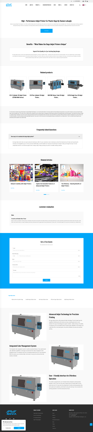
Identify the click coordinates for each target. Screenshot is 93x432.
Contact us (54, 428)
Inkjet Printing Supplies (37, 419)
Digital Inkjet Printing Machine (38, 413)
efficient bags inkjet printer (56, 299)
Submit (46, 280)
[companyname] (8, 4)
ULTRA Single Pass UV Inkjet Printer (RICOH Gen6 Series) (75, 97)
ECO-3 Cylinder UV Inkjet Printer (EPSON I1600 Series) (18, 96)
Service (54, 426)
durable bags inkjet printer (31, 299)
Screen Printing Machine (37, 415)
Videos (54, 424)
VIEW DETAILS (18, 85)
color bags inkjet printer (43, 299)
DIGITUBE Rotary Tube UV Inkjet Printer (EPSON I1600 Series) (56, 97)
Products (54, 417)
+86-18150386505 (77, 1)
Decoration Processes (56, 419)
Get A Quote (47, 30)
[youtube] (83, 1)
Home (53, 413)
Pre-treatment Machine (37, 417)
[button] (45, 194)
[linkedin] (87, 1)
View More (12, 188)
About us (54, 415)
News (53, 421)
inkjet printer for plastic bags (17, 299)
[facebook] (85, 1)
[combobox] (15, 256)
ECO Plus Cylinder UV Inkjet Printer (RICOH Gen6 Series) (37, 97)
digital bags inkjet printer (69, 299)
